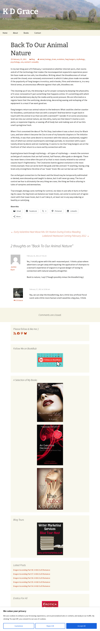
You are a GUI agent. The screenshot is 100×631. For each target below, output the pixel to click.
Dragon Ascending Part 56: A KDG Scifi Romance (31, 578)
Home (5, 33)
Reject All (50, 626)
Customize (19, 626)
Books (26, 33)
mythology (80, 59)
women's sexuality (31, 62)
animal (41, 59)
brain (54, 59)
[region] (50, 619)
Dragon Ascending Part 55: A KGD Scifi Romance (31, 582)
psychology (15, 62)
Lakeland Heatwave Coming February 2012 (65, 235)
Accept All (81, 626)
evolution (60, 59)
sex (22, 62)
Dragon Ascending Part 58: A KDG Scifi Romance (31, 570)
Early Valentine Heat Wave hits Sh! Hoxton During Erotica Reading (46, 231)
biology (48, 59)
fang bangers (70, 59)
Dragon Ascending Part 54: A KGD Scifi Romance (31, 586)
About (15, 33)
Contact (37, 33)
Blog (33, 59)
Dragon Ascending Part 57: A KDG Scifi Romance (31, 574)
